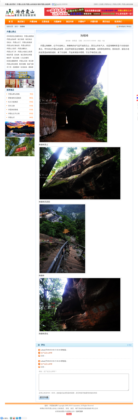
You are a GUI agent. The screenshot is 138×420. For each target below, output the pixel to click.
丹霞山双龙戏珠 (12, 64)
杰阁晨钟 (16, 67)
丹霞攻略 (33, 22)
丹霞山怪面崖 (27, 42)
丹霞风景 (94, 22)
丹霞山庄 (11, 117)
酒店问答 (70, 22)
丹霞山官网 (117, 4)
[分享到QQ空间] (10, 418)
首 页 (11, 22)
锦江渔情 (21, 39)
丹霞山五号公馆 (14, 113)
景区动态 (106, 22)
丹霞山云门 (17, 42)
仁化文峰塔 (25, 58)
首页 (16, 26)
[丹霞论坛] (107, 4)
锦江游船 (16, 58)
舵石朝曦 (22, 64)
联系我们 (118, 22)
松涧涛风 (24, 67)
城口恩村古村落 (26, 55)
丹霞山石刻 (23, 61)
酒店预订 (21, 22)
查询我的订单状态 (125, 26)
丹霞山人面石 (11, 49)
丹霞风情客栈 (13, 110)
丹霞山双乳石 (26, 45)
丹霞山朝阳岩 (29, 36)
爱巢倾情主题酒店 (14, 98)
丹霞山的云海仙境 (13, 45)
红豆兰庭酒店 (13, 102)
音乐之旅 (11, 106)
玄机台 (9, 42)
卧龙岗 (16, 55)
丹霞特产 (82, 22)
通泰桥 (30, 67)
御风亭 (9, 58)
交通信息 (45, 22)
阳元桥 (31, 61)
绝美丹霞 (10, 55)
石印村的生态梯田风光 (15, 36)
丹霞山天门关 (11, 52)
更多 (130, 345)
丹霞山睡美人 (22, 49)
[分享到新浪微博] (13, 418)
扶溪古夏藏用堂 (12, 61)
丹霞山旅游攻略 (127, 4)
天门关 (9, 67)
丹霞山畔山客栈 (14, 94)
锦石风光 (28, 39)
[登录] (96, 4)
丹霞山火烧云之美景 (25, 52)
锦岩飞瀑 (30, 64)
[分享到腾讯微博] (16, 418)
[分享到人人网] (19, 418)
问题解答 (57, 22)
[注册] (101, 4)
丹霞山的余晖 (11, 39)
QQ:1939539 (63, 4)
